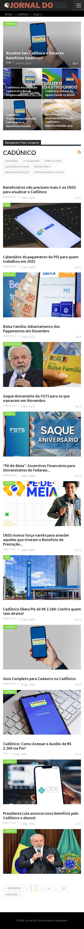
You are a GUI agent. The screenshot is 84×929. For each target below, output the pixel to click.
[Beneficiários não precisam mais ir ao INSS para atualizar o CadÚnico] (42, 225)
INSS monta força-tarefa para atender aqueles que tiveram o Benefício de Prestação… (36, 540)
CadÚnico (9, 23)
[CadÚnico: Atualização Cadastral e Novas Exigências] (22, 83)
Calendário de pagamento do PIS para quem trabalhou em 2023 (40, 259)
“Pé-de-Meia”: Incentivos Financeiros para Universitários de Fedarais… (39, 467)
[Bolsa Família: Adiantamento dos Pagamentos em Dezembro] (42, 364)
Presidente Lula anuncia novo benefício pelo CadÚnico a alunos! (40, 815)
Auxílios (9, 413)
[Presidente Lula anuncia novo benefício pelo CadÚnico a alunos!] (42, 851)
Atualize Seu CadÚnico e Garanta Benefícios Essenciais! (35, 55)
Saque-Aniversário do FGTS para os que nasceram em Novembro (36, 398)
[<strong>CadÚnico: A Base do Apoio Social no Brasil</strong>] (61, 83)
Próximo (11, 894)
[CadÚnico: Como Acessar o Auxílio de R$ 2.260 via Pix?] (42, 782)
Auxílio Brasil (12, 344)
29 (63, 888)
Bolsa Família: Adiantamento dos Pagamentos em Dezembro (31, 328)
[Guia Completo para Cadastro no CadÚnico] (42, 712)
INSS (6, 205)
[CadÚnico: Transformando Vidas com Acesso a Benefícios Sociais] (22, 114)
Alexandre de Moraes (17, 166)
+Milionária (11, 161)
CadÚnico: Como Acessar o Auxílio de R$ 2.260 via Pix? (37, 746)
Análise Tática (42, 166)
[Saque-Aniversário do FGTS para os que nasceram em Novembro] (42, 434)
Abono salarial (53, 161)
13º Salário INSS (31, 161)
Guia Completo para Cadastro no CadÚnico (39, 678)
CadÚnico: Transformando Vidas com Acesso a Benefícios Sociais (21, 120)
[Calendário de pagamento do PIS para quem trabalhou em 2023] (42, 294)
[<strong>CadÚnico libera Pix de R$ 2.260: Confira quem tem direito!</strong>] (42, 647)
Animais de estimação (17, 172)
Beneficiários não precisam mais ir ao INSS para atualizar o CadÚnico (39, 189)
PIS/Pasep (9, 274)
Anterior (14, 888)
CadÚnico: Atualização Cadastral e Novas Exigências (21, 91)
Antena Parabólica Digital (49, 172)
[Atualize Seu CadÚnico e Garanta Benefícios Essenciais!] (42, 44)
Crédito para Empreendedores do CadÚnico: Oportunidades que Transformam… (59, 121)
